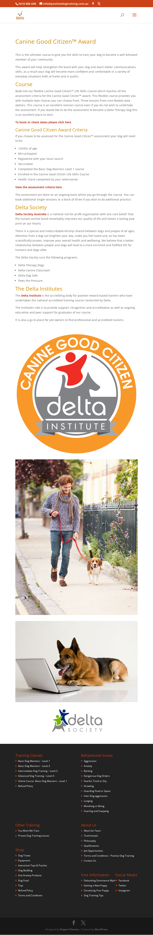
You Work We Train (28, 830)
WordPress (101, 929)
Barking (88, 771)
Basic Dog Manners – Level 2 (34, 766)
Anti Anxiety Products (30, 875)
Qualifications (91, 845)
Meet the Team (92, 830)
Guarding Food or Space (97, 791)
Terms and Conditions (30, 895)
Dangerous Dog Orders (97, 776)
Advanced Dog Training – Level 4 (36, 776)
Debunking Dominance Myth (99, 880)
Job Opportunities (93, 850)
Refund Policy (25, 786)
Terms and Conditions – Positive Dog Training (109, 855)
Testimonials (91, 835)
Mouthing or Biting (94, 806)
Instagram (124, 890)
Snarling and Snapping (96, 811)
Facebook (124, 880)
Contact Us (90, 860)
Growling (89, 786)
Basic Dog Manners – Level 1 (34, 761)
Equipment (24, 860)
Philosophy (90, 840)
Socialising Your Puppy (96, 890)
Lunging (88, 801)
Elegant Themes (69, 929)
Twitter (122, 885)
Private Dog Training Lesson (33, 835)
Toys (20, 885)
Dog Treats (24, 855)
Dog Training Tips (93, 895)
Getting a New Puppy (95, 885)
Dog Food (23, 880)
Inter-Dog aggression (95, 796)
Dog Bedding (25, 870)
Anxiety (88, 766)
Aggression (90, 761)
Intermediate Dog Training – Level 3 (38, 771)
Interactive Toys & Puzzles (32, 865)
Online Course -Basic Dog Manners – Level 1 (42, 781)
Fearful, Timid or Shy (95, 781)
